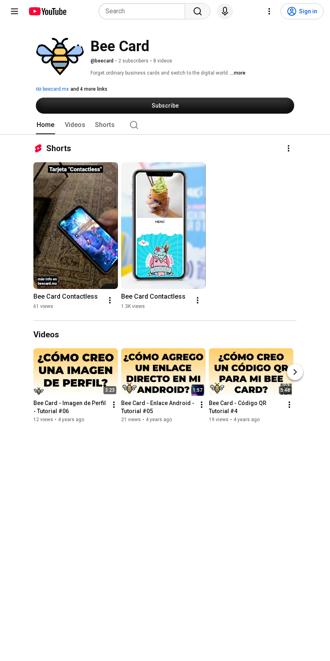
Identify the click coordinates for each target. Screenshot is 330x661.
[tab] (45, 125)
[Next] (295, 372)
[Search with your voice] (225, 11)
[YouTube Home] (47, 11)
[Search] (197, 11)
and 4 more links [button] (88, 89)
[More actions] (288, 148)
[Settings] (269, 11)
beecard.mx (55, 89)
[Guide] (14, 11)
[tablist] (165, 125)
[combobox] (144, 11)
